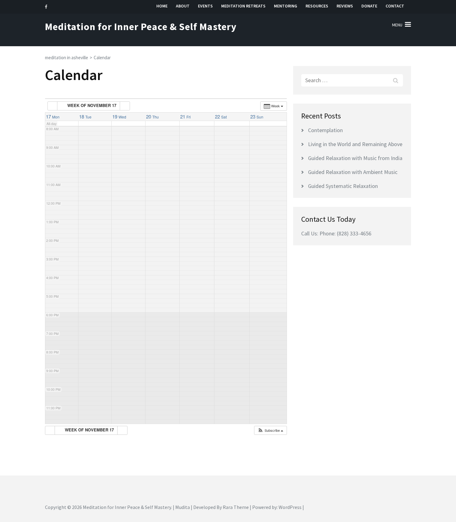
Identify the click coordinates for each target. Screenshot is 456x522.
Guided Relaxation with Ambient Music (352, 172)
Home (162, 6)
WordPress (290, 507)
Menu (397, 25)
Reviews (345, 6)
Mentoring (285, 6)
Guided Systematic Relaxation (343, 186)
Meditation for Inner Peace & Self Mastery (141, 26)
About (183, 6)
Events (205, 6)
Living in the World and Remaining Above (355, 144)
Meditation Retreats (243, 6)
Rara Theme (236, 507)
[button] (270, 430)
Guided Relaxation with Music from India (355, 158)
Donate (369, 6)
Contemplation (325, 130)
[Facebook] (46, 6)
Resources (317, 6)
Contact (395, 6)
